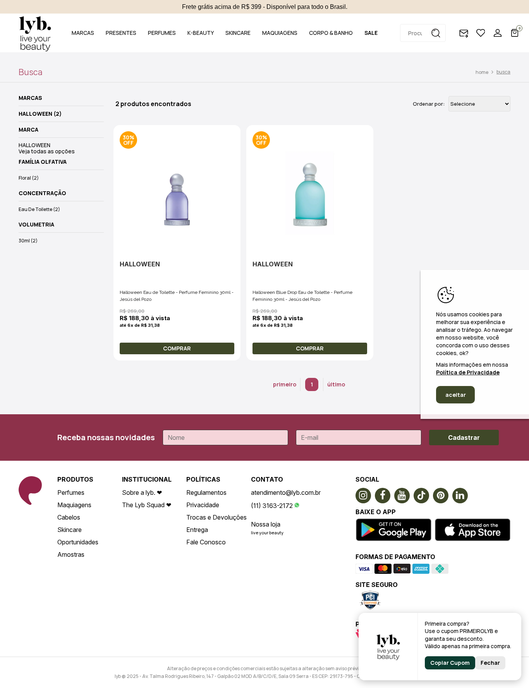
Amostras (70, 554)
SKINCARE (238, 32)
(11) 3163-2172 (272, 506)
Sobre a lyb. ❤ (142, 492)
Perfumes (70, 492)
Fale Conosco (206, 542)
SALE (371, 32)
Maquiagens (74, 505)
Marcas (30, 98)
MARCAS (83, 32)
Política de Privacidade (468, 372)
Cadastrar (464, 437)
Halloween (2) (40, 114)
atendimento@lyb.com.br (286, 492)
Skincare (69, 530)
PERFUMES (162, 32)
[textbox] (423, 33)
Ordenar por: (429, 103)
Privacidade (202, 505)
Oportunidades (77, 542)
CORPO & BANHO (331, 32)
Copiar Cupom (450, 662)
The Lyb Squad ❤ (146, 505)
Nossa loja (265, 524)
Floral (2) (29, 178)
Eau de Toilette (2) (39, 209)
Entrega (197, 530)
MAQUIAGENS (279, 32)
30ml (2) (28, 240)
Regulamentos (206, 492)
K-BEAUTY (200, 32)
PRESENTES (121, 32)
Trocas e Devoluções (216, 517)
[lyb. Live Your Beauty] (35, 33)
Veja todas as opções (47, 151)
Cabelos (68, 517)
